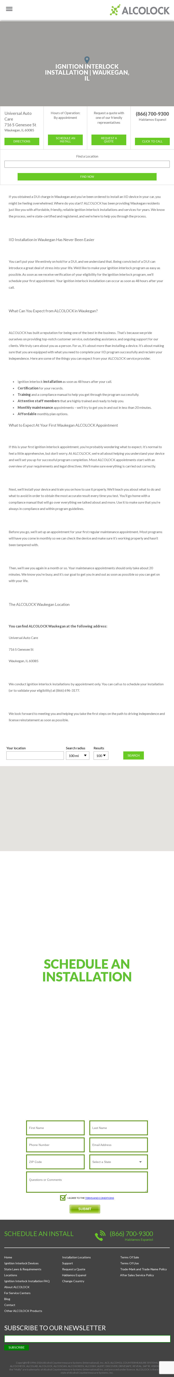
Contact (9, 1305)
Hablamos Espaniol (139, 1239)
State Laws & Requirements (22, 1269)
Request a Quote (73, 1269)
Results (99, 748)
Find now (87, 176)
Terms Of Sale (129, 1257)
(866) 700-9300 (152, 114)
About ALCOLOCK (16, 1287)
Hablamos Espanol (74, 1275)
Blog (7, 1299)
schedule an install (65, 140)
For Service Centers (17, 1293)
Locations (10, 1275)
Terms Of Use (129, 1263)
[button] (87, 60)
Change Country (73, 1281)
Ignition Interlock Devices (21, 1263)
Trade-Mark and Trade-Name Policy (143, 1269)
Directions (21, 141)
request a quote (109, 140)
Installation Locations (76, 1257)
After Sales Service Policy (137, 1275)
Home (8, 1257)
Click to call (152, 141)
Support (67, 1263)
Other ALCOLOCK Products (23, 1311)
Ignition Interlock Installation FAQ (27, 1281)
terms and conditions (99, 1198)
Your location (16, 748)
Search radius (75, 748)
